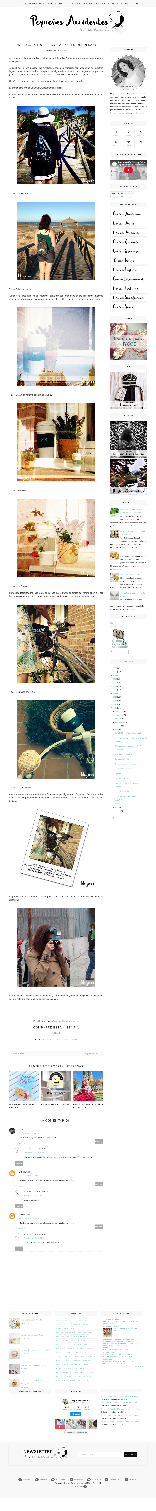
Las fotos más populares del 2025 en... (88, 1105)
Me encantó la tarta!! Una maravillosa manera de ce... (121, 1402)
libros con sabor (78, 1356)
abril (116, 807)
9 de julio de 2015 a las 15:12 (34, 1238)
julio (116, 729)
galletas (59, 1352)
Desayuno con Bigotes (123, 754)
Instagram (140, 136)
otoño (58, 1364)
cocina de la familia (62, 1336)
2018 (115, 697)
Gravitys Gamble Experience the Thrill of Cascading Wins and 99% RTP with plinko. (118, 1355)
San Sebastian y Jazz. (122, 778)
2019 (115, 693)
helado (78, 1352)
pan (65, 1364)
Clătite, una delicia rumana (130, 574)
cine (72, 1328)
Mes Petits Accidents (36, 1149)
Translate (128, 197)
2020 (115, 690)
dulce (86, 1344)
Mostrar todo (139, 1366)
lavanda (67, 1356)
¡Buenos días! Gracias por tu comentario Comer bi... (120, 1415)
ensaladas (59, 1348)
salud (91, 1372)
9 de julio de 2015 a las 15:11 (34, 1195)
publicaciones (79, 1368)
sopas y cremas (61, 1380)
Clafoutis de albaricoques (124, 791)
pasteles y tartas (74, 1364)
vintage (86, 1380)
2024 (115, 675)
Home (25, 3)
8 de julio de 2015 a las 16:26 (29, 1176)
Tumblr (140, 145)
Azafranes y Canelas (111, 1319)
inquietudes (66, 1039)
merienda (76, 1360)
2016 (115, 704)
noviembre (119, 715)
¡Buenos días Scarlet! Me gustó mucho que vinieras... (121, 1409)
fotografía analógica (84, 1348)
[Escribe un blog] (55, 1033)
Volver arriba (76, 1487)
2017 (115, 701)
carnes (58, 1328)
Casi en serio (108, 1352)
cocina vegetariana (78, 1340)
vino (79, 1380)
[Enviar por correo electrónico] (52, 1033)
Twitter (128, 136)
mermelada (87, 1360)
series (58, 1376)
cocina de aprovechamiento (65, 1332)
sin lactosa (88, 1376)
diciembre (118, 711)
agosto (117, 726)
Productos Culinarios (63, 1320)
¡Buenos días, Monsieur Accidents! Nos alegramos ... (120, 1396)
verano (74, 1039)
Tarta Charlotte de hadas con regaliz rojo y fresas (35, 1382)
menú (68, 1360)
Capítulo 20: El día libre (123, 769)
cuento (68, 1344)
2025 (115, 672)
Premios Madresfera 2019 (55, 1104)
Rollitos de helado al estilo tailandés (35, 1350)
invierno (87, 1352)
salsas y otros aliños (79, 1372)
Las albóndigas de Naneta (31, 1320)
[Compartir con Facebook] (59, 1033)
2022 (115, 682)
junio (117, 800)
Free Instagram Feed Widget (77, 1432)
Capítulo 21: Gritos (122, 759)
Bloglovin (128, 145)
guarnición (69, 1352)
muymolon (107, 1359)
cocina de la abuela (85, 1332)
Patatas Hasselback (127, 553)
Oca (21, 1129)
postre (58, 1368)
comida (90, 1340)
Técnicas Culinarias (80, 1320)
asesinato (76, 1324)
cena (66, 1328)
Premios (116, 3)
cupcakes (77, 1344)
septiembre (119, 722)
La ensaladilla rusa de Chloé (32, 1335)
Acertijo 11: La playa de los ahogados (128, 733)
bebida (85, 1324)
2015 (115, 708)
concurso (49, 1039)
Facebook (116, 136)
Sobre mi (106, 3)
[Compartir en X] (57, 1033)
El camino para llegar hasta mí (22, 1105)
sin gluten (77, 1376)
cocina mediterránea (80, 1336)
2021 (115, 686)
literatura (91, 1356)
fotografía (57, 1039)
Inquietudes (77, 3)
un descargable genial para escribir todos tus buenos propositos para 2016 (119, 1362)
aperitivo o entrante (63, 1324)
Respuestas (20, 1143)
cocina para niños (62, 1340)
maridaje (59, 1360)
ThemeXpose (78, 1483)
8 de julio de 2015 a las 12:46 (29, 1133)
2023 (115, 679)
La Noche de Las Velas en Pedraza (127, 796)
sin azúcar (67, 1376)
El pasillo (118, 774)
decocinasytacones (111, 1326)
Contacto (126, 3)
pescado (86, 1364)
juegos (58, 1356)
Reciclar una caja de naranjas (125, 764)
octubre (118, 719)
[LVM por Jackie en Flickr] (119, 648)
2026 (115, 668)
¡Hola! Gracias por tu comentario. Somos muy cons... (120, 1422)
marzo (117, 811)
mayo (117, 804)
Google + (116, 145)
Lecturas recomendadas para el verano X (33, 1367)
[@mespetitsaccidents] (65, 1401)
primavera (67, 1368)
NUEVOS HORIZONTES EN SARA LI (116, 1349)
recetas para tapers (62, 1372)
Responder (98, 1141)
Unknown (24, 1172)
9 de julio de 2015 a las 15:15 (34, 1153)
